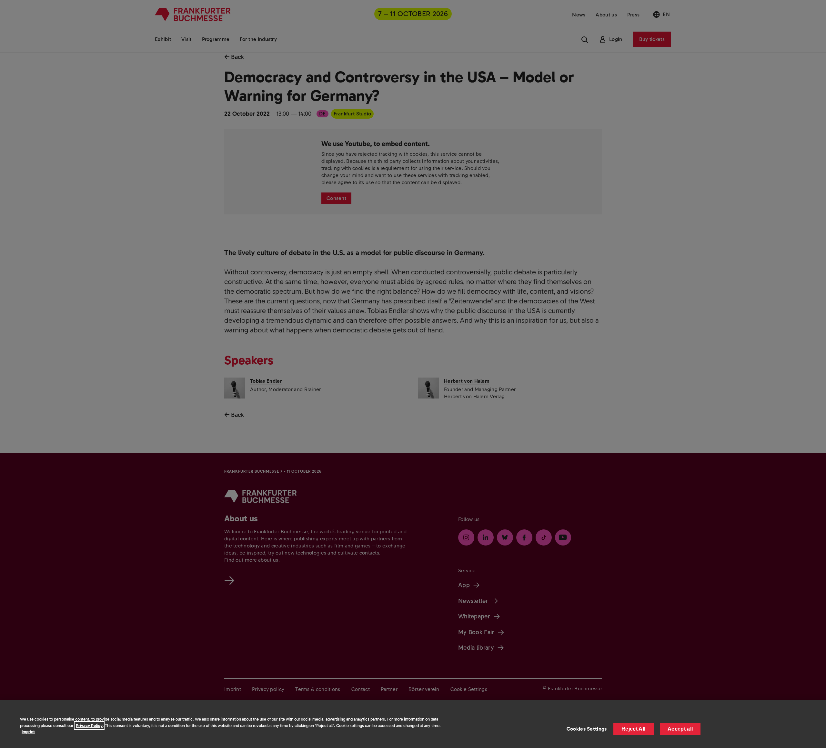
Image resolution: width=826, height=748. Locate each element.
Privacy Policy (89, 725)
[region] (413, 724)
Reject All (633, 729)
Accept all (680, 729)
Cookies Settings (587, 729)
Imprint (28, 731)
